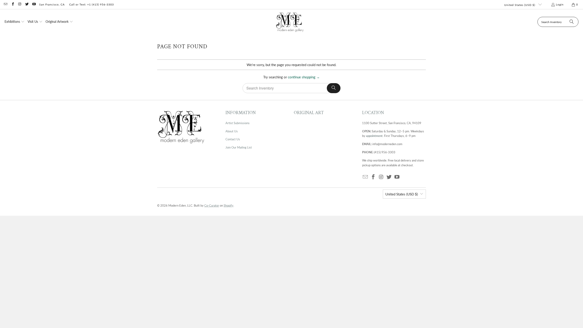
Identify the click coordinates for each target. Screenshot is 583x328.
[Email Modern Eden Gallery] (5, 4)
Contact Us (232, 139)
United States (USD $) (520, 5)
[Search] (571, 22)
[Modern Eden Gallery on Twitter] (27, 4)
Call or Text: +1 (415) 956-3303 (91, 4)
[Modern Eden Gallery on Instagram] (20, 4)
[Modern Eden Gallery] (290, 22)
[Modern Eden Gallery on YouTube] (34, 4)
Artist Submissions (237, 123)
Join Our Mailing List (238, 147)
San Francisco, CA (52, 4)
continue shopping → (304, 77)
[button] (15, 22)
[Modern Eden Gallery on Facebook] (12, 4)
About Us (231, 131)
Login (560, 4)
